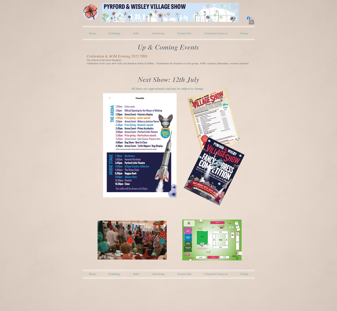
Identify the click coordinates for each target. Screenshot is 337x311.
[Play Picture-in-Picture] (156, 255)
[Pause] (102, 255)
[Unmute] (108, 255)
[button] (252, 21)
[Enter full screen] (162, 255)
